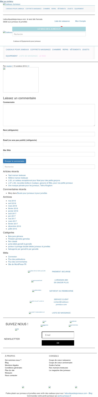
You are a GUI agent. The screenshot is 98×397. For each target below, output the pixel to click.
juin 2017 (12, 216)
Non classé (12, 241)
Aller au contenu (6, 1)
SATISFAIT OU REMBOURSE (61, 291)
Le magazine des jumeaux (59, 370)
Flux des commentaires (17, 261)
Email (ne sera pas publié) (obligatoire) (20, 140)
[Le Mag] (23, 387)
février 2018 (13, 208)
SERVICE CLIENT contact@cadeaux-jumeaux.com (61, 301)
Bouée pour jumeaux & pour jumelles (32, 193)
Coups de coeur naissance (60, 360)
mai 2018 (12, 200)
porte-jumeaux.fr (64, 395)
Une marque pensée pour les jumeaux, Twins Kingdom (30, 185)
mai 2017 (12, 218)
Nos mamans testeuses (58, 368)
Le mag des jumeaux (49, 29)
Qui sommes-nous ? (13, 360)
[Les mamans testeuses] (50, 387)
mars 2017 (12, 221)
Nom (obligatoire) (10, 130)
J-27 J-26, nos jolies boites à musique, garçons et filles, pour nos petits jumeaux (40, 183)
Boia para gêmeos (15, 236)
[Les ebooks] (76, 387)
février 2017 (13, 223)
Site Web (7, 150)
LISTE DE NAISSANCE (61, 313)
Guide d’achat (54, 365)
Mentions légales (12, 365)
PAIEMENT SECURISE (61, 272)
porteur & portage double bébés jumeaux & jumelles (29, 246)
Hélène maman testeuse (18, 177)
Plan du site (9, 370)
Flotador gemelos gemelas (19, 238)
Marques (8, 373)
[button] (58, 342)
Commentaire (9, 102)
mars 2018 (12, 205)
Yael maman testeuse (17, 175)
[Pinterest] (73, 325)
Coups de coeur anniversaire (60, 363)
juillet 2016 (12, 228)
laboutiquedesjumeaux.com (76, 393)
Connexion (12, 256)
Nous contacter (11, 375)
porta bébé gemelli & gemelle (20, 244)
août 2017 (12, 213)
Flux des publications (16, 259)
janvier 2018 (13, 211)
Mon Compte (80, 21)
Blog (7, 363)
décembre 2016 (14, 226)
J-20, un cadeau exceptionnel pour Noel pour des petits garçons (34, 180)
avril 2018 (12, 203)
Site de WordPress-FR (17, 264)
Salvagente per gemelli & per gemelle (23, 249)
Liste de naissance (62, 21)
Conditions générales (13, 368)
